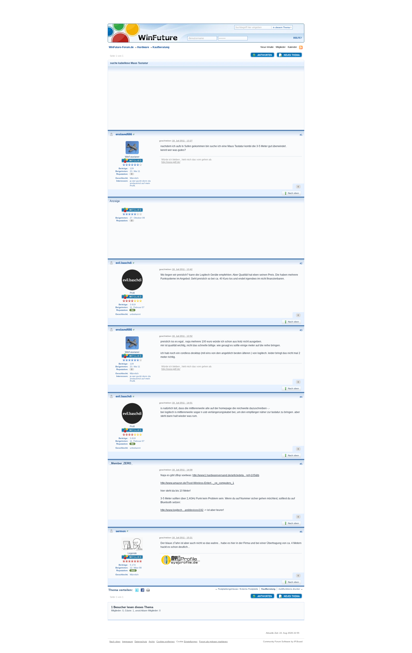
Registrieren (279, 38)
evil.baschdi (124, 262)
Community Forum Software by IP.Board (283, 641)
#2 (301, 263)
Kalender (292, 47)
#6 (301, 531)
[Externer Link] (180, 560)
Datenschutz (141, 641)
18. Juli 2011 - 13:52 (182, 336)
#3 (301, 330)
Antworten (264, 55)
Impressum (127, 641)
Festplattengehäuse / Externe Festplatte (238, 589)
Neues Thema (291, 55)
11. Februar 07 (137, 307)
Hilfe (297, 37)
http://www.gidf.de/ (170, 162)
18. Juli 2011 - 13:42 (182, 269)
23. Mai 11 (135, 171)
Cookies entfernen (165, 641)
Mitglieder (281, 47)
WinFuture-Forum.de (121, 47)
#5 (301, 464)
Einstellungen (190, 641)
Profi (132, 293)
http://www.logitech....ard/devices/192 (182, 510)
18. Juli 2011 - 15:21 (182, 537)
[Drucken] (148, 590)
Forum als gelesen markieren (213, 641)
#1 (301, 135)
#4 (301, 397)
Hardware (143, 47)
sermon (121, 531)
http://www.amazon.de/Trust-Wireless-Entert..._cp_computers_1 (197, 482)
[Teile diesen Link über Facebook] (142, 590)
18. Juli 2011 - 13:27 (182, 141)
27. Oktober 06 (137, 218)
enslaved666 (124, 134)
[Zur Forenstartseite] (149, 35)
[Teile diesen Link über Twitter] (137, 590)
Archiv (152, 641)
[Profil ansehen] (134, 134)
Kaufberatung (161, 47)
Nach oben (293, 193)
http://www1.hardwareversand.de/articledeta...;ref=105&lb (225, 475)
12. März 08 (136, 567)
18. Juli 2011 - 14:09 (182, 470)
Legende (132, 553)
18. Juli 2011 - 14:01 (182, 403)
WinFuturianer (132, 156)
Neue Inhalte (267, 47)
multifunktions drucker (289, 589)
